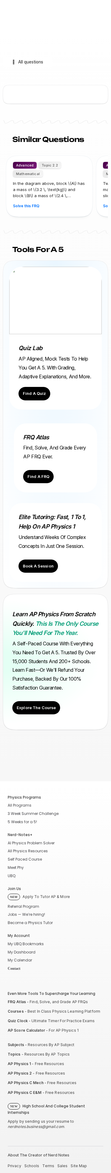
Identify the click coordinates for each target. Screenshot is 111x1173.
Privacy (14, 1165)
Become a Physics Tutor (30, 922)
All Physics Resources (28, 851)
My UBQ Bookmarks (26, 943)
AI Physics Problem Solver (31, 843)
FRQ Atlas (17, 1001)
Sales (62, 1165)
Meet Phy (16, 867)
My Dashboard (21, 952)
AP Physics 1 (19, 1063)
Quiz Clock (18, 1020)
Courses (16, 1011)
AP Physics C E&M (25, 1092)
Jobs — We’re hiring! (26, 914)
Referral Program (23, 906)
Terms (48, 1165)
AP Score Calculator (26, 1030)
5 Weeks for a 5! (22, 821)
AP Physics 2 (20, 1073)
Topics (14, 1054)
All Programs (19, 805)
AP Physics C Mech (25, 1082)
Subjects (16, 1044)
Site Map (79, 1165)
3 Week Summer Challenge (33, 813)
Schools (31, 1165)
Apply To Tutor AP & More (40, 896)
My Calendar (20, 960)
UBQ (11, 875)
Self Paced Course (25, 859)
